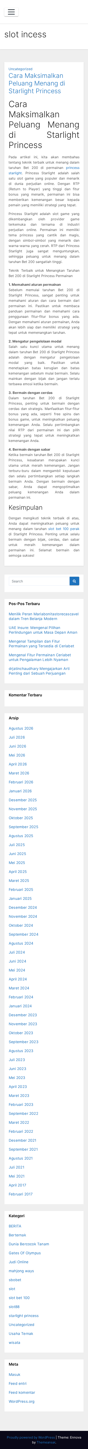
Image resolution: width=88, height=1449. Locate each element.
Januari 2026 (20, 791)
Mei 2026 (17, 755)
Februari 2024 (21, 997)
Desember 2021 (23, 1140)
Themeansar (46, 1442)
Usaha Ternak (21, 1333)
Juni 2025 (17, 854)
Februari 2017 (21, 1194)
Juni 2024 (17, 961)
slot (12, 1289)
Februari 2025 (21, 889)
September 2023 (23, 1042)
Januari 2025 (20, 898)
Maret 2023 (19, 1095)
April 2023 (18, 1087)
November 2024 (23, 916)
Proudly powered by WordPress (31, 1437)
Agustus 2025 (21, 836)
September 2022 (23, 1113)
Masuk (14, 1374)
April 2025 (18, 872)
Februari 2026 (21, 782)
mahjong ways (21, 1271)
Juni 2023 (17, 1069)
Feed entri (17, 1383)
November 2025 (23, 809)
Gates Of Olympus (25, 1253)
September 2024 (23, 934)
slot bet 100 (19, 1298)
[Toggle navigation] (11, 12)
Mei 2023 (17, 1078)
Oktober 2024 (21, 925)
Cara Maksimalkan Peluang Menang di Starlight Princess (37, 83)
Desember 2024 (23, 907)
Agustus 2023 (21, 1051)
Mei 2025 (17, 863)
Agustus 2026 (21, 728)
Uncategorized (20, 69)
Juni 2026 (17, 746)
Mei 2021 (17, 1176)
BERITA (15, 1226)
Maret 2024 (19, 988)
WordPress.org (22, 1401)
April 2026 (18, 764)
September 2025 (23, 827)
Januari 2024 (20, 1006)
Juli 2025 (17, 845)
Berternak (17, 1235)
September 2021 (23, 1149)
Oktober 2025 (21, 818)
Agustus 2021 (21, 1158)
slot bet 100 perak (63, 529)
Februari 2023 (21, 1104)
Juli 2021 (16, 1167)
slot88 (14, 1307)
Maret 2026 (19, 773)
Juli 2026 (17, 737)
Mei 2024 (17, 970)
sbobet (15, 1280)
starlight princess (24, 1316)
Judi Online (18, 1262)
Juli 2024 (17, 952)
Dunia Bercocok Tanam (29, 1244)
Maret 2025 (19, 880)
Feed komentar (22, 1392)
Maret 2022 (19, 1122)
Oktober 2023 (21, 1033)
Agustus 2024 (21, 943)
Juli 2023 (17, 1060)
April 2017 (17, 1185)
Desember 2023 (23, 1015)
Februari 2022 (21, 1131)
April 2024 (18, 979)
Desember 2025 (23, 800)
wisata (14, 1342)
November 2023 (23, 1024)
